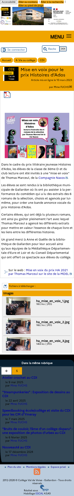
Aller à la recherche (52, 1)
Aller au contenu (28, 1)
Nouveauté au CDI (16, 447)
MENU (57, 36)
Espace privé (58, 466)
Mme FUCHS (61, 86)
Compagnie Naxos (51, 178)
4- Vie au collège (25, 60)
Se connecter (16, 49)
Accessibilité (9, 2)
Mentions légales (36, 466)
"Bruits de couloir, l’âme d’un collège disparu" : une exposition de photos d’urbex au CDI (37, 431)
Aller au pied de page (31, 5)
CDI (42, 60)
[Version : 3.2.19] (44, 490)
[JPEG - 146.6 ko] (19, 349)
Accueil (6, 60)
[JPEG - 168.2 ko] (19, 333)
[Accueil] (37, 24)
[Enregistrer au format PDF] (7, 97)
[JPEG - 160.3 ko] (19, 314)
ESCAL (39, 493)
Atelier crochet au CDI (19, 378)
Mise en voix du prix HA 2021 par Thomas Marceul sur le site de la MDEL (38, 272)
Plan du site (15, 466)
